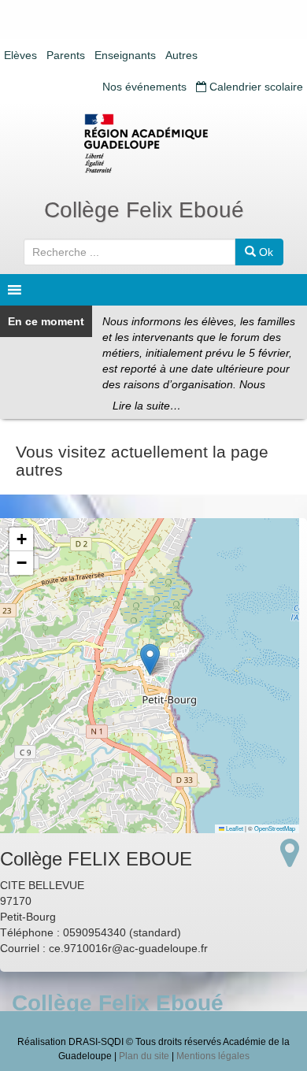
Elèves (20, 55)
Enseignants (125, 55)
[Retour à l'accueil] (153, 143)
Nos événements (144, 86)
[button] (150, 659)
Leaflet (233, 828)
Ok (264, 252)
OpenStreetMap (274, 828)
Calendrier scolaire (254, 86)
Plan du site (144, 1056)
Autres (181, 55)
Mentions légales (213, 1056)
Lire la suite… (147, 405)
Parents (65, 55)
